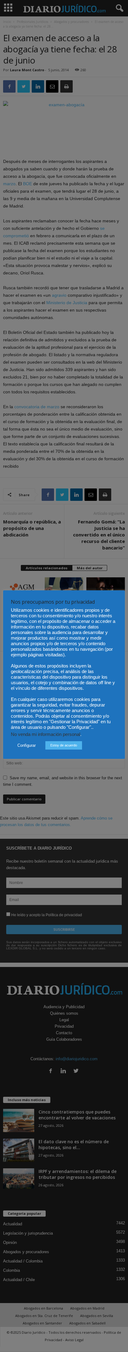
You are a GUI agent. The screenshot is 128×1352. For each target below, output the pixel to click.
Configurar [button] (26, 745)
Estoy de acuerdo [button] (63, 745)
